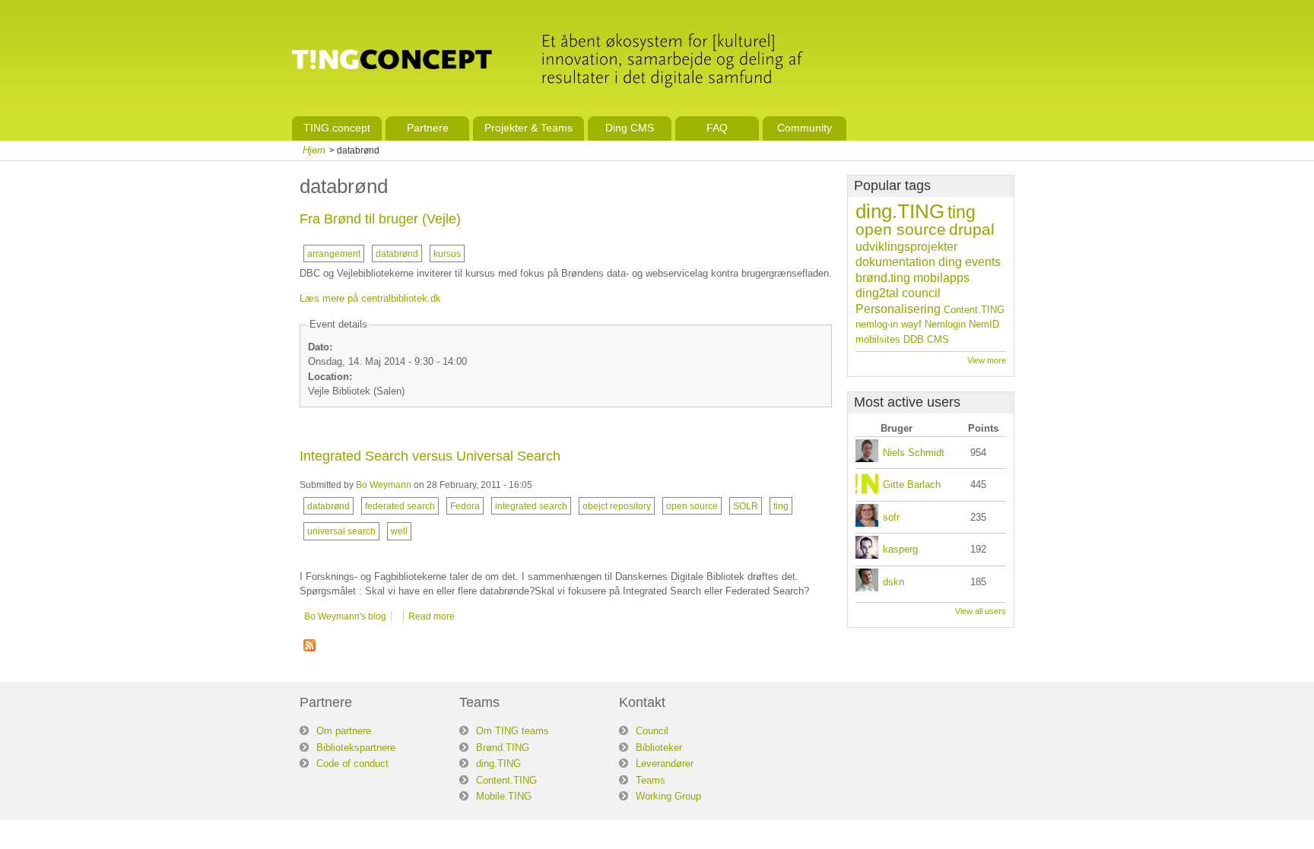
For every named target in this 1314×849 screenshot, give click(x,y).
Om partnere (343, 731)
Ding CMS (629, 128)
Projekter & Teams (528, 128)
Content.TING (974, 309)
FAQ (717, 128)
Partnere (428, 128)
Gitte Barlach (912, 484)
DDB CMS (926, 339)
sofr (891, 517)
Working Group (668, 796)
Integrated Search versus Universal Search (430, 456)
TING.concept (336, 128)
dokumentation (895, 261)
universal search (341, 531)
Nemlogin (945, 324)
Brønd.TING (502, 747)
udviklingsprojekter (906, 246)
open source (692, 506)
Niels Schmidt (913, 452)
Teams (650, 780)
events (983, 261)
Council (652, 731)
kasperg (900, 549)
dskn (893, 582)
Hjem (314, 150)
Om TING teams (512, 731)
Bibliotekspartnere (355, 747)
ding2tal (877, 293)
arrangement (333, 253)
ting (781, 506)
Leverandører (665, 763)
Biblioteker (659, 747)
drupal (972, 229)
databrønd (397, 253)
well (399, 531)
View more (986, 360)
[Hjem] (392, 61)
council (921, 293)
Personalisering (898, 309)
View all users (980, 611)
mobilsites (877, 339)
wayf (911, 324)
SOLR (745, 506)
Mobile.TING (504, 796)
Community (804, 128)
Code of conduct (352, 763)
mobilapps (941, 277)
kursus (447, 253)
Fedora (465, 506)
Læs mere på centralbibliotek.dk (370, 298)
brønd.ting (882, 277)
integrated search (531, 506)
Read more (431, 616)
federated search (400, 506)
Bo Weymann (383, 485)
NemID (984, 324)
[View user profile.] (866, 458)
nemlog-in (876, 324)
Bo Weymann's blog (345, 616)
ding (950, 261)
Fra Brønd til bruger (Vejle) (380, 219)
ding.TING (899, 211)
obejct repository (616, 506)
